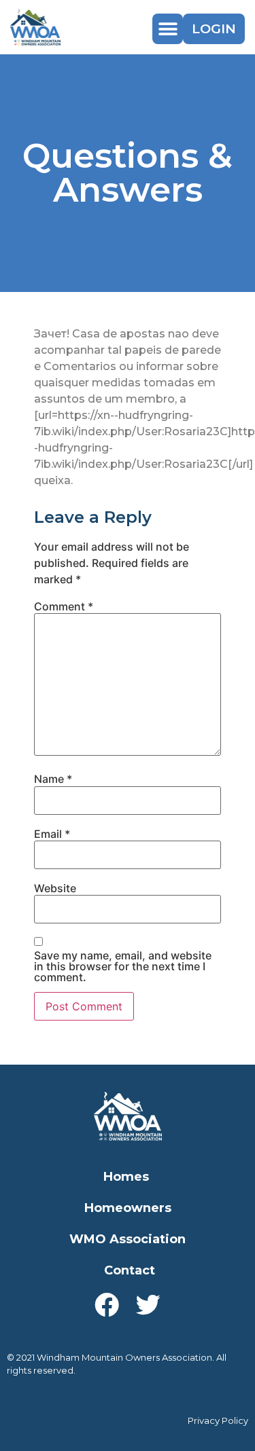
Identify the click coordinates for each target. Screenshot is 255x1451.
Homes (126, 1176)
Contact (129, 1270)
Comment (63, 606)
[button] (167, 29)
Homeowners (127, 1207)
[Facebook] (107, 1305)
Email (52, 833)
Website (55, 888)
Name (53, 778)
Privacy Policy (218, 1420)
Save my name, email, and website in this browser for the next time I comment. (122, 966)
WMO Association (127, 1239)
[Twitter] (148, 1305)
